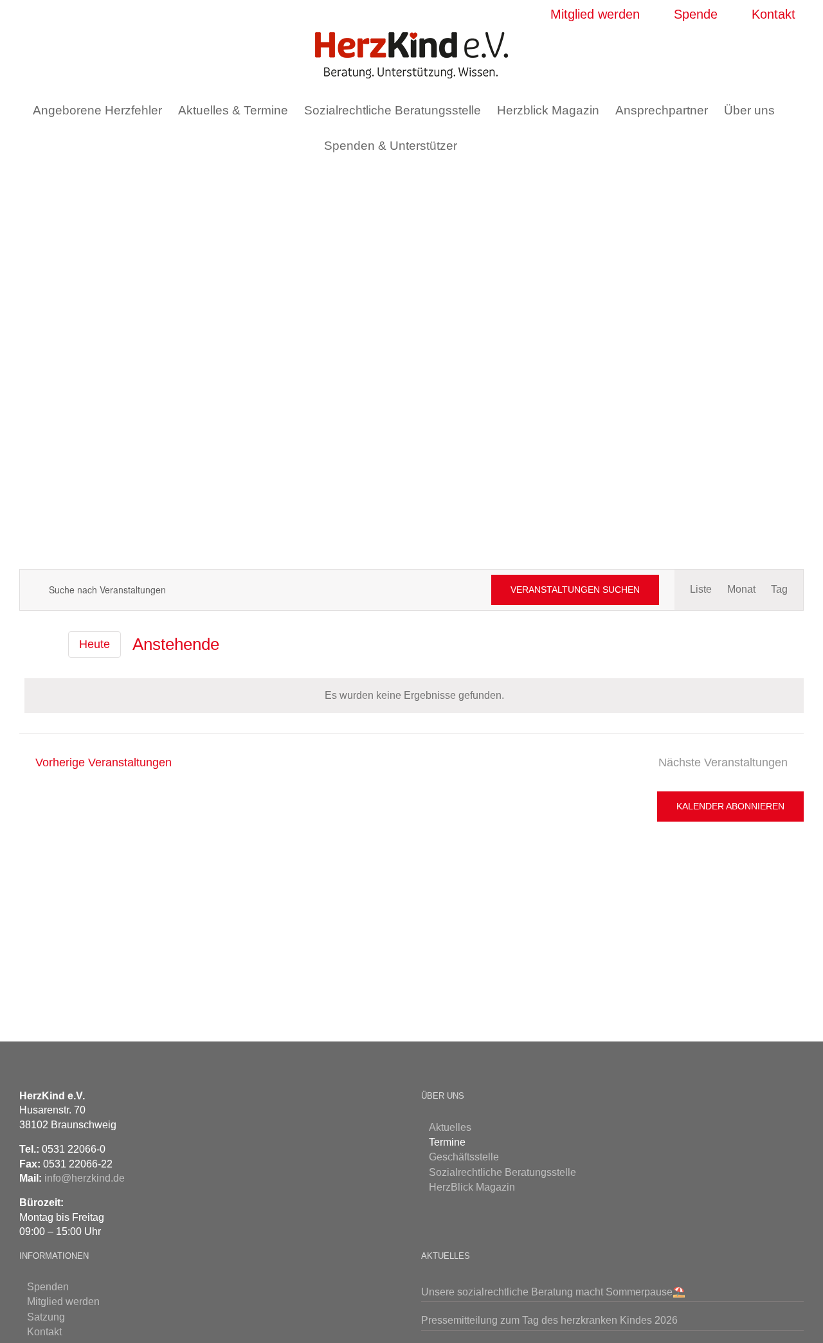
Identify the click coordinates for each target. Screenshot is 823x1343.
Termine (447, 1142)
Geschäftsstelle (464, 1156)
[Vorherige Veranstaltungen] (27, 643)
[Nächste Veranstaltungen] (49, 644)
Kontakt (44, 1331)
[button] (478, 145)
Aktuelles (450, 1127)
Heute (94, 644)
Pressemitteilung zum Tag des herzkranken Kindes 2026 (549, 1320)
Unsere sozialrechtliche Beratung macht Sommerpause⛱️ (553, 1291)
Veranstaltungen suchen (575, 589)
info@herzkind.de (84, 1178)
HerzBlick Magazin (472, 1187)
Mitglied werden (63, 1301)
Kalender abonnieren (730, 806)
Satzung (46, 1316)
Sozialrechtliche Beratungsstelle (502, 1172)
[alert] (414, 695)
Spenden (48, 1286)
